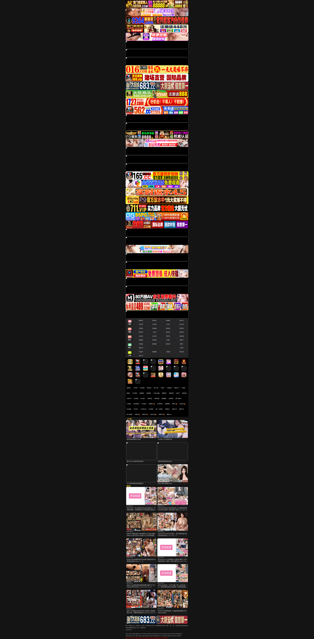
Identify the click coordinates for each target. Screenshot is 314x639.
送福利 (183, 388)
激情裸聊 (167, 403)
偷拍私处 (150, 398)
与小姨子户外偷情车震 (165, 439)
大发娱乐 (129, 403)
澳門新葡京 (136, 403)
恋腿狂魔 (181, 336)
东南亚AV (181, 328)
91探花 (154, 332)
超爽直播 (171, 393)
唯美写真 (168, 344)
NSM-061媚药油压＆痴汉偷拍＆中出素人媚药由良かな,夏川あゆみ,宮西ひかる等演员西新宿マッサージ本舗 (141, 535)
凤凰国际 (148, 393)
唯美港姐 (168, 328)
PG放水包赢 (156, 393)
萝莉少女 (181, 320)
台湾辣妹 (141, 328)
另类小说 (141, 355)
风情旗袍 (141, 340)
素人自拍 (181, 324)
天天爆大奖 (143, 409)
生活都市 (141, 351)
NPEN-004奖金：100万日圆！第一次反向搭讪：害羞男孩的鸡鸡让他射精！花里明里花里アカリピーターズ (172, 587)
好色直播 (129, 409)
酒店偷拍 (184, 393)
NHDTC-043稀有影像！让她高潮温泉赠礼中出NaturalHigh (172, 612)
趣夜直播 (157, 398)
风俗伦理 (181, 351)
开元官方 (136, 409)
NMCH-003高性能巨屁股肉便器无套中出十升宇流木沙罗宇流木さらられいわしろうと (141, 586)
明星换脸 (154, 340)
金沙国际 (151, 409)
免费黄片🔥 (162, 414)
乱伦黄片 (143, 398)
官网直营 (149, 388)
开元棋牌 (142, 388)
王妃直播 (136, 398)
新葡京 (128, 393)
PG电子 (163, 388)
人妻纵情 (168, 351)
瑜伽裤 (168, 340)
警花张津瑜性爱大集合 (165, 461)
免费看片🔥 (152, 403)
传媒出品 (141, 347)
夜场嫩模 (164, 398)
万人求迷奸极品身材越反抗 (135, 483)
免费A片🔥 (145, 414)
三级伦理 (141, 324)
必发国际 (171, 398)
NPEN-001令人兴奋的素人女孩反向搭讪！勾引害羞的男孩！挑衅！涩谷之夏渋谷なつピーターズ (172, 561)
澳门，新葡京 (159, 409)
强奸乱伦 (154, 320)
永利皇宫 (144, 403)
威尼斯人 (129, 388)
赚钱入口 (169, 414)
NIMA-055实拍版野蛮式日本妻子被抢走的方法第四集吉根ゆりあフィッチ (141, 560)
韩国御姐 (154, 328)
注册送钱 (169, 388)
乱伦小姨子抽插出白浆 (165, 483)
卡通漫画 (141, 344)
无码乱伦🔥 (182, 403)
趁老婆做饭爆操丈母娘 (134, 439)
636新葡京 (160, 403)
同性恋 (181, 347)
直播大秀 (181, 409)
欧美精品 (168, 320)
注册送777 (176, 388)
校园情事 (154, 351)
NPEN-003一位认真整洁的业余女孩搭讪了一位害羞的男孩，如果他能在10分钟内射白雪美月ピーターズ (141, 509)
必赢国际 (141, 393)
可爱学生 (168, 336)
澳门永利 (156, 388)
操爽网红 (164, 393)
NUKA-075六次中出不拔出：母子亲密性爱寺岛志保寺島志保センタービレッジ (172, 534)
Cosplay (168, 324)
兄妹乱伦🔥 (153, 414)
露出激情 (154, 344)
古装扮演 (141, 336)
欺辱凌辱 (141, 332)
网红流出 (168, 332)
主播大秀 (129, 398)
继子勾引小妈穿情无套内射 (135, 461)
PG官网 (135, 388)
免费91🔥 (137, 414)
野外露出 (181, 332)
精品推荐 (141, 320)
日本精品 (154, 324)
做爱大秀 (174, 409)
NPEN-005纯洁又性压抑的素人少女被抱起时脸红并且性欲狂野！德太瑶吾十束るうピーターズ (172, 509)
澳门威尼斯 (129, 414)
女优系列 (154, 336)
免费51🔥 (174, 403)
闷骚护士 (181, 340)
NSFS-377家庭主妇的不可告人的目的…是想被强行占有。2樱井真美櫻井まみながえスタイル (141, 612)
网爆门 (181, 344)
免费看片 (167, 409)
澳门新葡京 (178, 398)
